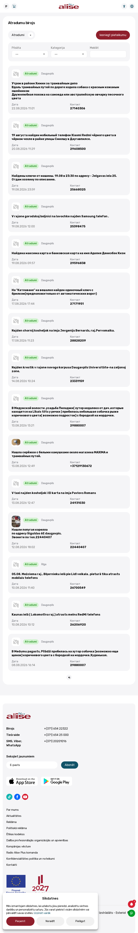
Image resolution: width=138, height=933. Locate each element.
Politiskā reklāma (16, 828)
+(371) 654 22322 (56, 728)
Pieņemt (20, 921)
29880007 (78, 425)
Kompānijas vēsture (18, 846)
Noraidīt (50, 921)
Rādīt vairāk (69, 677)
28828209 (78, 340)
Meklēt (94, 47)
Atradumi (18, 35)
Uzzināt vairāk (42, 913)
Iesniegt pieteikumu (113, 35)
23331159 (77, 381)
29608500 (78, 149)
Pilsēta (16, 47)
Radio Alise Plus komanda (22, 852)
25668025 (78, 189)
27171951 (77, 303)
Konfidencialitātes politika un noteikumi (30, 858)
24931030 (77, 503)
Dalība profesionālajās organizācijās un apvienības (37, 840)
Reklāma (11, 822)
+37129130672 (81, 466)
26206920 (78, 624)
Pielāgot (80, 921)
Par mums (12, 809)
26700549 (78, 587)
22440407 (78, 547)
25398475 (77, 226)
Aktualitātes (13, 816)
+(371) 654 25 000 (56, 735)
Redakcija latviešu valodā (132, 6)
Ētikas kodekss (15, 834)
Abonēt (70, 765)
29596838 (78, 263)
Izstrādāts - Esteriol (112, 912)
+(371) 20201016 (55, 741)
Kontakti (11, 864)
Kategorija (58, 47)
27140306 (77, 108)
